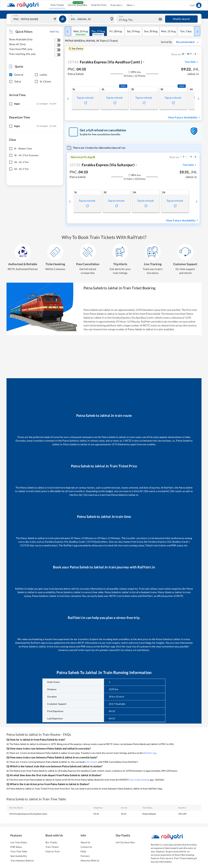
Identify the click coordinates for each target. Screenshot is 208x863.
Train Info (115, 5)
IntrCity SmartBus (77, 5)
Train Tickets (57, 5)
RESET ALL (54, 31)
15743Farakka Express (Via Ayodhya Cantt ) (28, 814)
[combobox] (34, 19)
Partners (85, 856)
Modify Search (181, 18)
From (15, 15)
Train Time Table (18, 851)
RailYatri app (150, 753)
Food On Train (98, 5)
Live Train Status (18, 842)
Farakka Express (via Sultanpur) (102, 165)
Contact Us (86, 847)
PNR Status (16, 847)
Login (192, 5)
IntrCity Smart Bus (125, 842)
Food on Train (53, 851)
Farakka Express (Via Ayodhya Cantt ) (105, 62)
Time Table (190, 61)
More (130, 5)
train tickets (91, 761)
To (71, 15)
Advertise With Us (90, 860)
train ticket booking (139, 779)
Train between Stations (22, 860)
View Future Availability (183, 117)
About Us (85, 842)
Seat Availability (18, 856)
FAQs (83, 851)
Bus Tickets (51, 842)
